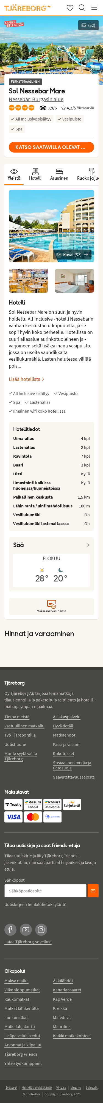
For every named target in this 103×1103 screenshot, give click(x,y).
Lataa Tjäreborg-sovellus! (28, 941)
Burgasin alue (47, 99)
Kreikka (60, 1008)
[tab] (14, 174)
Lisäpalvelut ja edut (22, 1035)
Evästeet (11, 1087)
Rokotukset (63, 753)
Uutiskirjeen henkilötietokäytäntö (35, 904)
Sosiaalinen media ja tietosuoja (72, 765)
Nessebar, (20, 99)
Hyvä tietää (63, 726)
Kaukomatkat (16, 999)
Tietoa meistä (16, 716)
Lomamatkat (16, 1017)
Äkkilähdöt (63, 980)
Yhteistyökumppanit (23, 1063)
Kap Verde (62, 999)
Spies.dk (92, 1087)
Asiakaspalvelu (66, 716)
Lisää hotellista (24, 379)
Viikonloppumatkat (22, 989)
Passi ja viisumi (66, 744)
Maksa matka (16, 980)
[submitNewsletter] (93, 890)
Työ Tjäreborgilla (20, 735)
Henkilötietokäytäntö (37, 1087)
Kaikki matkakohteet (72, 1035)
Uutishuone (15, 744)
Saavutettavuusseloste (74, 777)
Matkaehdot (64, 735)
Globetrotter (31, 1094)
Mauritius (62, 1026)
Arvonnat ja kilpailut (22, 1044)
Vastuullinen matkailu (24, 726)
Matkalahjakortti (19, 1026)
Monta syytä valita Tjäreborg (20, 756)
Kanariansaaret (67, 989)
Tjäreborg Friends (21, 1054)
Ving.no (76, 1087)
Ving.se (61, 1087)
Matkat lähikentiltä (21, 1008)
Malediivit (62, 1017)
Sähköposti (15, 880)
